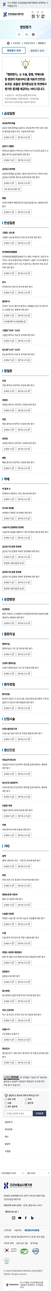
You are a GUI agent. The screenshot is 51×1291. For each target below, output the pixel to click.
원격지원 (34, 1243)
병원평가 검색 (37, 50)
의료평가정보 (29, 43)
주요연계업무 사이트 (8, 1173)
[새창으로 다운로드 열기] (36, 1251)
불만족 (30, 1103)
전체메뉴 (42, 16)
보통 (9, 1103)
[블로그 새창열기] (32, 1218)
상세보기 (7, 137)
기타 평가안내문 (10, 189)
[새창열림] (33, 34)
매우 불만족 (12, 1106)
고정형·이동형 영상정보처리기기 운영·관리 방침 (24, 1236)
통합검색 (33, 16)
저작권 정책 (8, 1243)
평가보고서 (22, 137)
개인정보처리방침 (31, 1230)
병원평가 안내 (14, 50)
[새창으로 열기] (11, 1077)
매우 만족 (12, 1099)
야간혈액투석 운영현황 (13, 321)
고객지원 (7, 1230)
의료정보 (16, 43)
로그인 (38, 16)
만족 (29, 1099)
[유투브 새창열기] (20, 1218)
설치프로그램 (21, 1243)
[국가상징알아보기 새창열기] (10, 1251)
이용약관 (18, 1230)
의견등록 (39, 1113)
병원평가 (42, 43)
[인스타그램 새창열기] (13, 1218)
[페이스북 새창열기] (26, 1218)
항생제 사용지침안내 (12, 563)
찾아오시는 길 (11, 1211)
